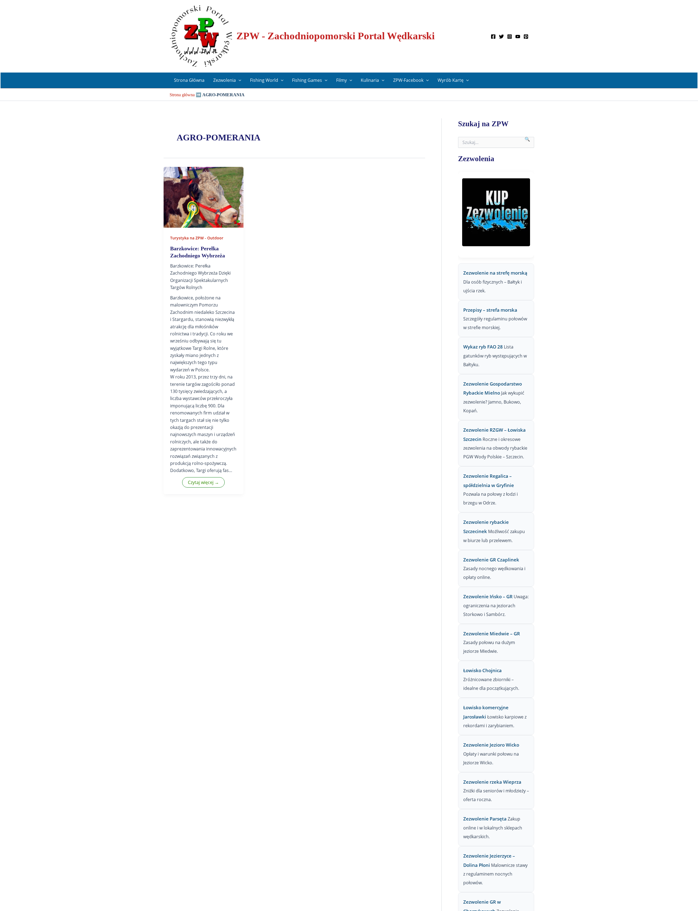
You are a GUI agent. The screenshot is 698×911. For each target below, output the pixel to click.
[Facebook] (493, 36)
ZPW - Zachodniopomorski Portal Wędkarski (335, 35)
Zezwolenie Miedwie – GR (491, 633)
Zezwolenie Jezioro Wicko (491, 745)
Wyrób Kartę (451, 80)
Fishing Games (307, 80)
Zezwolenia (224, 80)
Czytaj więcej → (203, 482)
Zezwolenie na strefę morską (495, 273)
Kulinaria (370, 80)
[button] (238, 80)
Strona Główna (189, 80)
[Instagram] (509, 36)
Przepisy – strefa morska (490, 310)
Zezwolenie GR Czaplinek (491, 560)
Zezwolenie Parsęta (485, 819)
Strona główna (182, 94)
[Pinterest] (526, 36)
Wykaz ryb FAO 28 (483, 347)
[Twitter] (501, 36)
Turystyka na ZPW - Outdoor (196, 237)
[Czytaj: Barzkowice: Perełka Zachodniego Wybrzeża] (203, 197)
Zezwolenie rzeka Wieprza (492, 782)
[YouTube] (517, 36)
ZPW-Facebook (408, 80)
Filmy (341, 80)
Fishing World (264, 80)
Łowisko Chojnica (482, 671)
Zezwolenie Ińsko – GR (488, 596)
